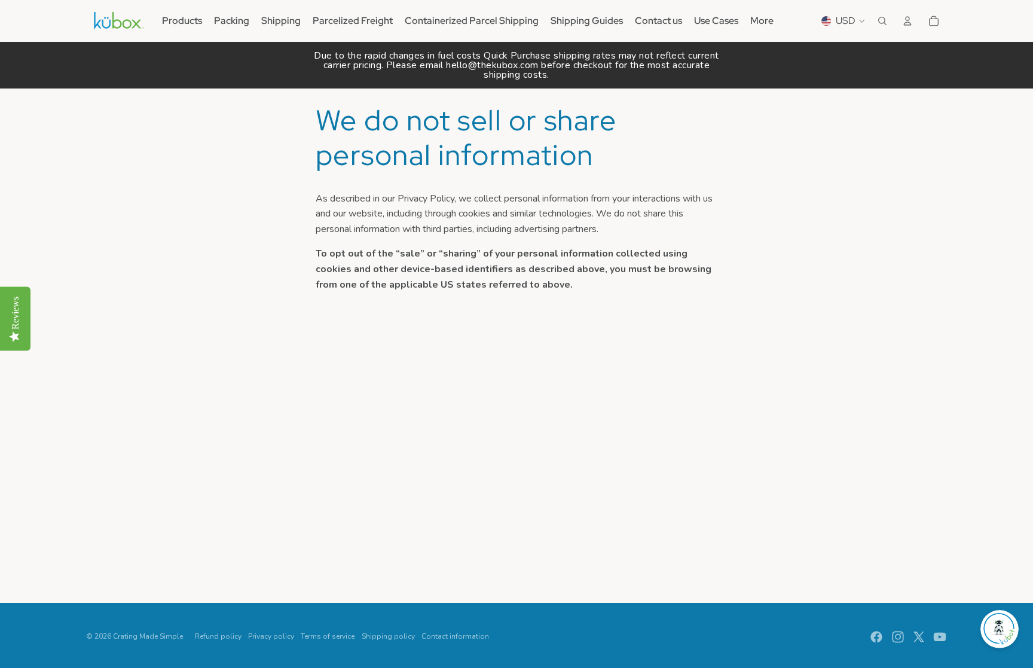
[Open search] (882, 21)
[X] (919, 637)
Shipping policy (388, 636)
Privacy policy (271, 636)
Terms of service (327, 636)
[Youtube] (940, 637)
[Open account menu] (907, 21)
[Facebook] (876, 637)
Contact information (455, 636)
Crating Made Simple (148, 636)
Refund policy (218, 636)
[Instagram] (898, 637)
